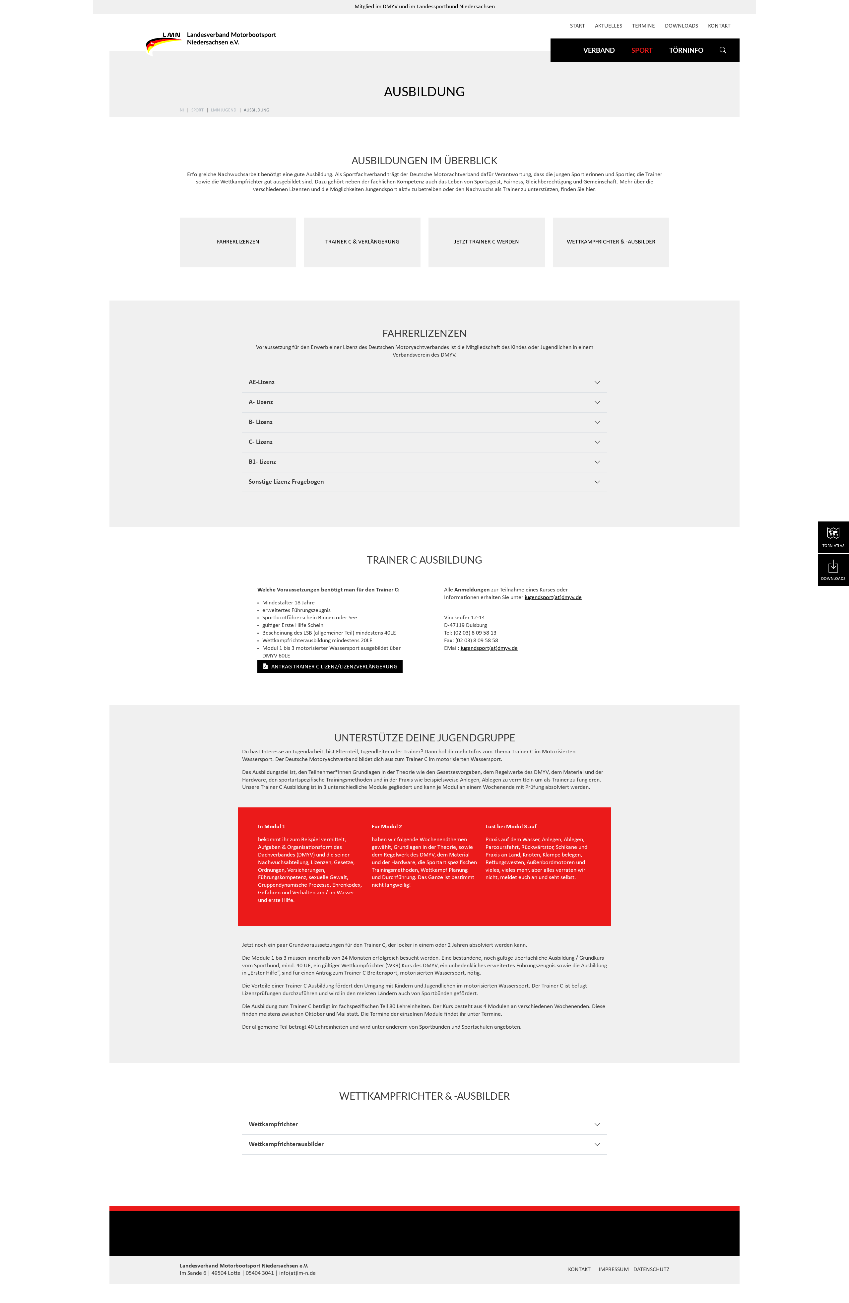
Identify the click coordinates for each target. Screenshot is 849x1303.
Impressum (614, 1269)
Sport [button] (642, 50)
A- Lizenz (261, 402)
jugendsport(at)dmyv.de (553, 597)
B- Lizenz (261, 422)
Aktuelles (608, 26)
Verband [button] (599, 50)
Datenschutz (651, 1269)
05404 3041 (260, 1273)
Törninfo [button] (686, 50)
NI (182, 110)
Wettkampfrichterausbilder (286, 1144)
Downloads (681, 26)
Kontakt (719, 26)
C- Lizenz (261, 442)
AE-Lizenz (262, 382)
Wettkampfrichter (273, 1124)
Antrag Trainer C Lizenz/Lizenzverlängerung (334, 667)
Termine (643, 26)
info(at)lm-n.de (297, 1273)
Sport (197, 110)
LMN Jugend (223, 110)
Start (577, 26)
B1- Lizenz (262, 462)
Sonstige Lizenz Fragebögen (286, 482)
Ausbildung (256, 110)
